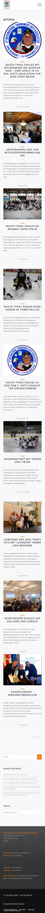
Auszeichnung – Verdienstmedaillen (22, 693)
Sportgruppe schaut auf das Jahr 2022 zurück (22, 620)
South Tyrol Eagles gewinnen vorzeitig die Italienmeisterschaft (20, 783)
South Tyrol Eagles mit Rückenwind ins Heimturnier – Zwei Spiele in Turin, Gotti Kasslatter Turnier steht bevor (22, 70)
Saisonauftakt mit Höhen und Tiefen (22, 460)
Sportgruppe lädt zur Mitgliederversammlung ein (22, 152)
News (22, 62)
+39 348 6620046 (15, 855)
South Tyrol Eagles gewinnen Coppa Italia (22, 227)
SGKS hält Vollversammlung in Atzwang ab (15, 774)
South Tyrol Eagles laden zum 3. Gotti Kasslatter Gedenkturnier (22, 385)
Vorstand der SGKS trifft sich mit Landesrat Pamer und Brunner (22, 542)
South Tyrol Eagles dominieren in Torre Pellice (22, 308)
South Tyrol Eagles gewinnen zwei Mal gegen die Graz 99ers (19, 779)
